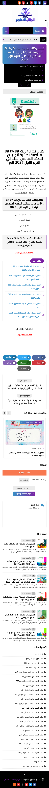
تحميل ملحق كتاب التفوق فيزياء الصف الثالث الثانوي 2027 (24, 286)
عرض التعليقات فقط (23, 488)
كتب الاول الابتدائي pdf (34, 658)
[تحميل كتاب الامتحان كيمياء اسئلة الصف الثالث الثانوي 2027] (41, 561)
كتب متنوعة (38, 761)
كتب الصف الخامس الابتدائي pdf (31, 734)
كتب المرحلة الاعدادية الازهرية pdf (30, 752)
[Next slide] (4, 413)
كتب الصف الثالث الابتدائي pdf (32, 690)
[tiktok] (27, 3)
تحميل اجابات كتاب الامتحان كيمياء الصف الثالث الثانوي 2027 (21, 633)
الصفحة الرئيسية (36, 70)
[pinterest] (23, 3)
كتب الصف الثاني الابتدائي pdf (32, 712)
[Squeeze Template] (43, 779)
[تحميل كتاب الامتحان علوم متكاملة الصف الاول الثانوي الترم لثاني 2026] (41, 578)
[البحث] (4, 3)
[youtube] (31, 3)
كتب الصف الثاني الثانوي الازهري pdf (29, 725)
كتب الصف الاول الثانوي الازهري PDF (29, 681)
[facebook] (39, 3)
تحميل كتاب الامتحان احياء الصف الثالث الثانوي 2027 (20, 545)
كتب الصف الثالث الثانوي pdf (32, 708)
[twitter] (35, 3)
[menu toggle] (44, 3)
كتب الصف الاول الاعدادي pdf (32, 676)
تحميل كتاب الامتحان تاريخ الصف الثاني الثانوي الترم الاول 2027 (20, 616)
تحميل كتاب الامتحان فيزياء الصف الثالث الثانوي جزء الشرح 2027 (19, 598)
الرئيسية (38, 30)
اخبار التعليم (38, 654)
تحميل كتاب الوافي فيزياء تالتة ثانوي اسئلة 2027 (24, 305)
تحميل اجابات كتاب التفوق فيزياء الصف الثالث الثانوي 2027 (24, 296)
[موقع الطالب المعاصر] (24, 15)
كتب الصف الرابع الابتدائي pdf (32, 739)
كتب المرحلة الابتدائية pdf (33, 80)
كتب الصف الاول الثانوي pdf (33, 685)
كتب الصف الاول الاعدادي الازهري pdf (29, 672)
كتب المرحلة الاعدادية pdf (33, 757)
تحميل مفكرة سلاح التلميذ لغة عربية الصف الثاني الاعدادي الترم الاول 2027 (24, 314)
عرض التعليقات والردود (23, 493)
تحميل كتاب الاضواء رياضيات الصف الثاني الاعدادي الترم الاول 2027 (25, 268)
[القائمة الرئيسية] (6, 30)
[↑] (24, 774)
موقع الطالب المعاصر (12, 779)
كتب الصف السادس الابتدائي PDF (31, 75)
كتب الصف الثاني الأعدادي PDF (31, 721)
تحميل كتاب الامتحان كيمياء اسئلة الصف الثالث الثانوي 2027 (21, 563)
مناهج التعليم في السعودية (32, 766)
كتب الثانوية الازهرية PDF (33, 663)
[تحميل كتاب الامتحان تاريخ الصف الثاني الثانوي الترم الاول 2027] (41, 614)
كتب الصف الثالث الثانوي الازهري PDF (29, 703)
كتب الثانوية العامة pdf (34, 667)
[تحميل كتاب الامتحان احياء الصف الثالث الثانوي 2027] (41, 543)
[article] (24, 384)
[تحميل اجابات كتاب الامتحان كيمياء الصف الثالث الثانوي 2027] (41, 632)
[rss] (19, 3)
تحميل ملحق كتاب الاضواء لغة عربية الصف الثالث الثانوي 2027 (24, 277)
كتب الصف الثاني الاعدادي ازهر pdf (30, 717)
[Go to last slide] (9, 413)
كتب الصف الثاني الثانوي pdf (32, 730)
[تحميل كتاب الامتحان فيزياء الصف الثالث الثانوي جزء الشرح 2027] (41, 596)
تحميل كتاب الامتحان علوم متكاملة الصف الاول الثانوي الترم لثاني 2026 (21, 580)
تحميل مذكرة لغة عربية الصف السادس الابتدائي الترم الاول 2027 (26, 454)
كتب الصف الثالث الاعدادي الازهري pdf (29, 694)
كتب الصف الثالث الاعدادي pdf (32, 699)
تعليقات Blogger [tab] (24, 472)
